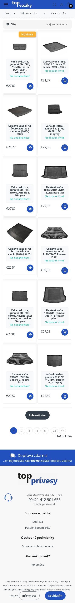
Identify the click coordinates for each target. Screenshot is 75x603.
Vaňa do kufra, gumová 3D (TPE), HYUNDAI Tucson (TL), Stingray (54, 378)
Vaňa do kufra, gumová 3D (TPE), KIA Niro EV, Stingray (54, 130)
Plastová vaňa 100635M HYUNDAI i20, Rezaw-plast (54, 190)
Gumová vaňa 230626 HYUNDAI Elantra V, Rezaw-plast (19, 378)
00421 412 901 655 (44, 499)
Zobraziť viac (37, 415)
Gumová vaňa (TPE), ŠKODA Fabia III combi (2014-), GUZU (20, 251)
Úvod (7, 13)
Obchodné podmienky (37, 537)
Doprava (37, 521)
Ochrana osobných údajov (38, 546)
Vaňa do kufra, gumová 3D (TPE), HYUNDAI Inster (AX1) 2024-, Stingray (20, 67)
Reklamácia (38, 564)
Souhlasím (55, 595)
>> (62, 431)
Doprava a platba (37, 513)
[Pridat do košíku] (30, 86)
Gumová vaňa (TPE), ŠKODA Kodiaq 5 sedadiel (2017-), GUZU (19, 130)
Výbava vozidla (29, 13)
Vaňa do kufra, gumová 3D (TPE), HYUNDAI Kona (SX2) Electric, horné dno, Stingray (20, 316)
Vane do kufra (58, 13)
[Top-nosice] (22, 4)
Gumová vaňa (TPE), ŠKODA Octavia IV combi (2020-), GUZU (54, 64)
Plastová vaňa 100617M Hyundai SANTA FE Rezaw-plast (54, 314)
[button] (54, 4)
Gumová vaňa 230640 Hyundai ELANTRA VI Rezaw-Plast (54, 253)
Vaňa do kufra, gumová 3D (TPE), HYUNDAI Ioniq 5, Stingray (20, 191)
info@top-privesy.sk (44, 504)
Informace (29, 595)
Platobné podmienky (37, 527)
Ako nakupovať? (37, 556)
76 (54, 431)
